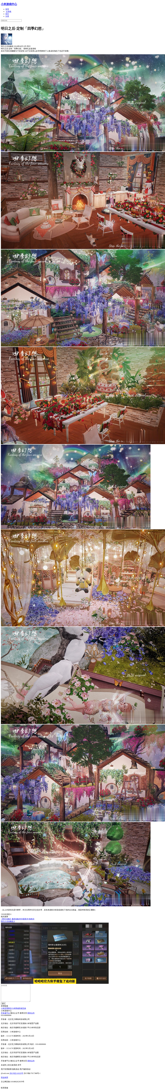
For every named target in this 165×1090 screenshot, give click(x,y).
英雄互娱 (22, 1008)
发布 (3, 1003)
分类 (7, 16)
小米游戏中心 (9, 4)
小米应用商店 (6, 1008)
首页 (7, 9)
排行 (7, 14)
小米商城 (15, 1008)
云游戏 (8, 11)
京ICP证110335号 (16, 1073)
